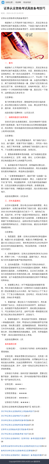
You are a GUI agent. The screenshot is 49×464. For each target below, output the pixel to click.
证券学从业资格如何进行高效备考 (14, 429)
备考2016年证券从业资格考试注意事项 (16, 451)
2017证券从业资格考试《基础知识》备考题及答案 (21, 455)
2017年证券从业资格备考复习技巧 (15, 434)
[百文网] (3, 2)
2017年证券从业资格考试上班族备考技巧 (17, 411)
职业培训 (27, 2)
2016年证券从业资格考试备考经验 (15, 420)
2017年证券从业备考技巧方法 (13, 416)
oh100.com (29, 461)
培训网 (18, 2)
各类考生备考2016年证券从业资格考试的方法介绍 (21, 446)
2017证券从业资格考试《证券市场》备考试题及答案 (22, 438)
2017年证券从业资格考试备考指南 (15, 425)
